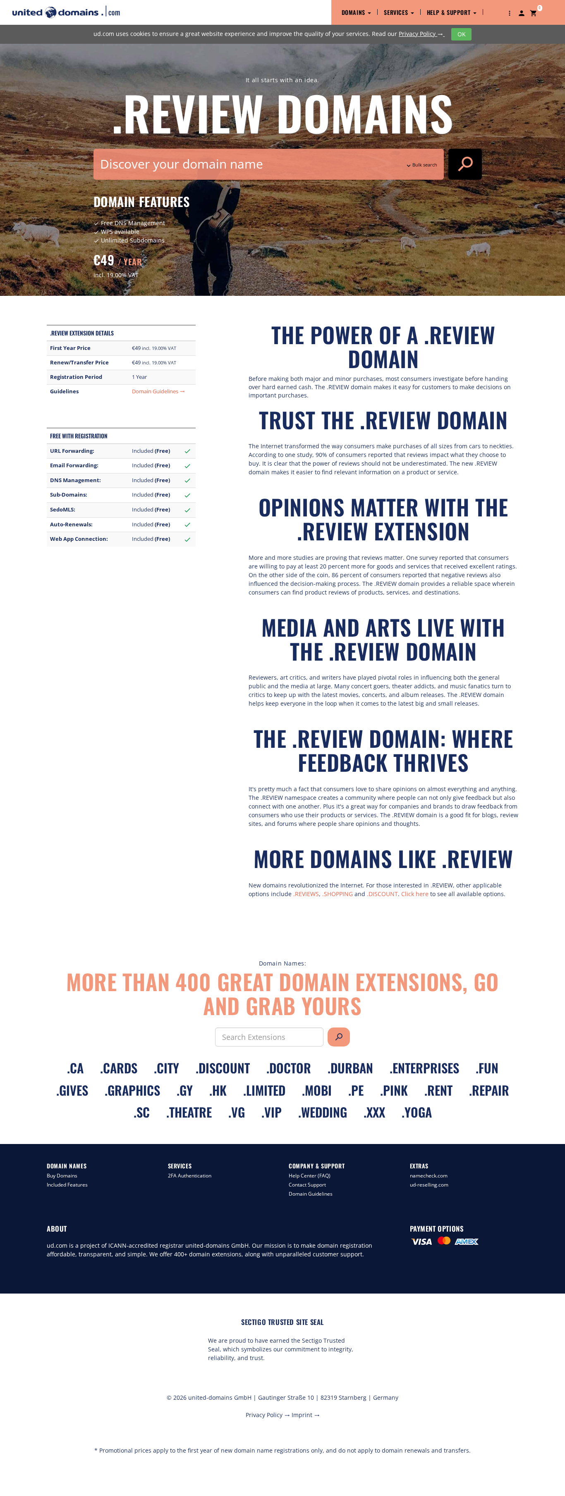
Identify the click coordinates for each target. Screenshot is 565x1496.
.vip (271, 1112)
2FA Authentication (189, 1175)
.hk (218, 1090)
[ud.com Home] (73, 11)
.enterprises (424, 1067)
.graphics (132, 1090)
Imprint (306, 1415)
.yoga (417, 1112)
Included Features (67, 1184)
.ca (75, 1067)
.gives (72, 1090)
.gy (185, 1090)
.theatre (189, 1112)
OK (461, 34)
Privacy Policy (421, 34)
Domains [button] (354, 12)
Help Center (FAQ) (309, 1175)
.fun (487, 1067)
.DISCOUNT (382, 894)
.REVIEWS (306, 894)
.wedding (322, 1112)
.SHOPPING (337, 894)
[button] (509, 12)
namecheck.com (429, 1175)
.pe (356, 1090)
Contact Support (307, 1184)
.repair (489, 1090)
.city (166, 1067)
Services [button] (396, 12)
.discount (223, 1067)
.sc (142, 1112)
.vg (236, 1112)
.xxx (374, 1112)
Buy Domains (62, 1175)
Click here (415, 894)
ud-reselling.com (429, 1184)
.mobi (317, 1090)
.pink (394, 1090)
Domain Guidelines (158, 391)
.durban (350, 1067)
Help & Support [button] (449, 12)
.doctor (288, 1067)
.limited (264, 1090)
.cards (118, 1067)
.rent (438, 1090)
